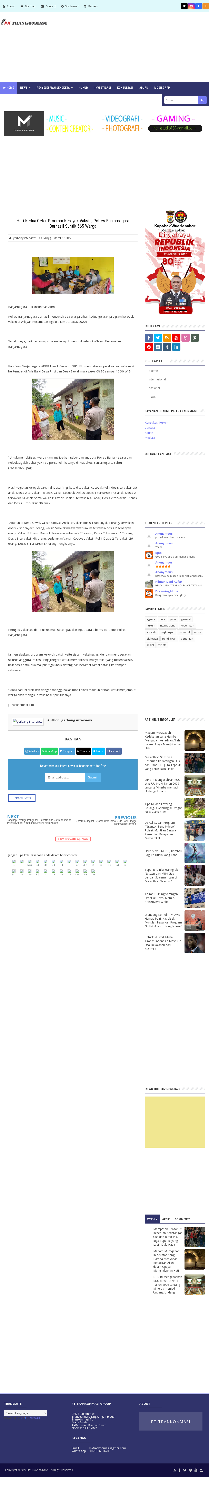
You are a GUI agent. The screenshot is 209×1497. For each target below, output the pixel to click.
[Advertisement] (134, 46)
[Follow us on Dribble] (185, 338)
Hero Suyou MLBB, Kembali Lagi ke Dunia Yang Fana (163, 853)
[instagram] (201, 1470)
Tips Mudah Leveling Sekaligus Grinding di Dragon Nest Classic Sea (163, 808)
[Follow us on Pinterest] (149, 347)
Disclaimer (72, 6)
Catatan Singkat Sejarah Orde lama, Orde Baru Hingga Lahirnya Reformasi (106, 822)
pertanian (187, 638)
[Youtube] (196, 1470)
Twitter (99, 751)
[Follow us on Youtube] (176, 338)
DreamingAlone (166, 591)
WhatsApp (50, 751)
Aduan (149, 433)
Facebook (115, 751)
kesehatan (187, 625)
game (173, 619)
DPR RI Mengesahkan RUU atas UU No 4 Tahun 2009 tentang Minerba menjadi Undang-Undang (162, 785)
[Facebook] (179, 1470)
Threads (85, 751)
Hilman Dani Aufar (168, 582)
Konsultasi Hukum (157, 422)
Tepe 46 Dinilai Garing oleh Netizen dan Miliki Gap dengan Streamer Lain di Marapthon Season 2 (162, 875)
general (186, 619)
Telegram (68, 751)
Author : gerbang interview (69, 720)
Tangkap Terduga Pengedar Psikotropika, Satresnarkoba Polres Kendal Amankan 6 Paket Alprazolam (39, 821)
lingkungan (168, 632)
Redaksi (92, 6)
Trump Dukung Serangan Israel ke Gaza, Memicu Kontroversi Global (161, 898)
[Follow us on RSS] (167, 338)
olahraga (152, 638)
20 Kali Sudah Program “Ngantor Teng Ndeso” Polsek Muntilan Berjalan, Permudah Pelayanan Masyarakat (161, 830)
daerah (153, 371)
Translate (34, 1418)
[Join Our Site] (205, 6)
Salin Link (33, 751)
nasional (154, 388)
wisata (162, 645)
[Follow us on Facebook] (198, 6)
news (152, 396)
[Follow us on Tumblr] (167, 347)
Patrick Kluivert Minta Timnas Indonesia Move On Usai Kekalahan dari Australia (163, 943)
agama (151, 619)
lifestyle (151, 632)
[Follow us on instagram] (191, 6)
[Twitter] (184, 1470)
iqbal (158, 553)
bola (162, 619)
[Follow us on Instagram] (158, 347)
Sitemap (30, 6)
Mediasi (150, 438)
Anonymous (164, 533)
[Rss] (174, 1470)
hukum (151, 625)
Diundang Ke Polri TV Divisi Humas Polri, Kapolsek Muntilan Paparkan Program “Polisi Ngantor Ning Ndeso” (163, 920)
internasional (157, 379)
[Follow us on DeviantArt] (195, 338)
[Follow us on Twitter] (184, 6)
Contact (50, 6)
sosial (150, 645)
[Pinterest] (190, 1470)
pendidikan (169, 638)
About (10, 6)
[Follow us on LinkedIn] (176, 347)
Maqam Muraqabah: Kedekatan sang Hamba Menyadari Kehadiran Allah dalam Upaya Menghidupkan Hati (163, 740)
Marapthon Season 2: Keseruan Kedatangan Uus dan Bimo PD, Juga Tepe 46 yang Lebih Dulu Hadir (163, 763)
